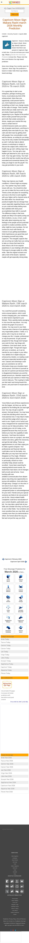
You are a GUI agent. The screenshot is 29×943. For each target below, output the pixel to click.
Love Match (15, 910)
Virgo (6, 773)
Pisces (7, 792)
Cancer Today (5, 648)
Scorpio (7, 779)
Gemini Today (6, 645)
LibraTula (8, 611)
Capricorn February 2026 (12, 559)
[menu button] (1, 2)
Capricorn (8, 785)
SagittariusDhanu (8, 621)
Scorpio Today (6, 661)
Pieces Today (5, 673)
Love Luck (14, 902)
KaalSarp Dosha (15, 906)
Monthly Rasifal (12, 34)
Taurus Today (5, 642)
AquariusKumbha (8, 631)
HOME (4, 34)
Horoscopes (15, 898)
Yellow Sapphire (15, 866)
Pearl (15, 870)
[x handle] (15, 930)
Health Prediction (15, 912)
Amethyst (15, 858)
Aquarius (7, 789)
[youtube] (17, 930)
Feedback (17, 921)
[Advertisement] (14, 273)
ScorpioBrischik (20, 611)
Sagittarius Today (7, 664)
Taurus (7, 761)
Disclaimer (5, 919)
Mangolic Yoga (14, 904)
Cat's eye (15, 862)
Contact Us (11, 921)
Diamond (15, 868)
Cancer (7, 767)
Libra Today (5, 658)
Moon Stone (15, 860)
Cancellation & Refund (9, 923)
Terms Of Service (21, 919)
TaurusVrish (21, 580)
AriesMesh (8, 580)
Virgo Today (5, 655)
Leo (6, 770)
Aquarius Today (6, 670)
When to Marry (14, 908)
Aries (6, 758)
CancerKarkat (21, 590)
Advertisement (7, 829)
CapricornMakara (21, 621)
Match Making (15, 900)
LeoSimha (8, 600)
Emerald (15, 871)
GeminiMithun (8, 590)
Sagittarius (8, 782)
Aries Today (5, 639)
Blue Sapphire (15, 856)
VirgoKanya (21, 600)
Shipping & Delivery (20, 923)
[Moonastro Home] (14, 2)
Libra (6, 776)
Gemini (7, 764)
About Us (5, 921)
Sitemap (23, 921)
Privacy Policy (12, 919)
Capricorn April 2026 (17, 561)
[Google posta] (13, 930)
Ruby (15, 873)
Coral (15, 864)
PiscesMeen (21, 631)
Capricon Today (6, 667)
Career (14, 914)
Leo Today (4, 651)
